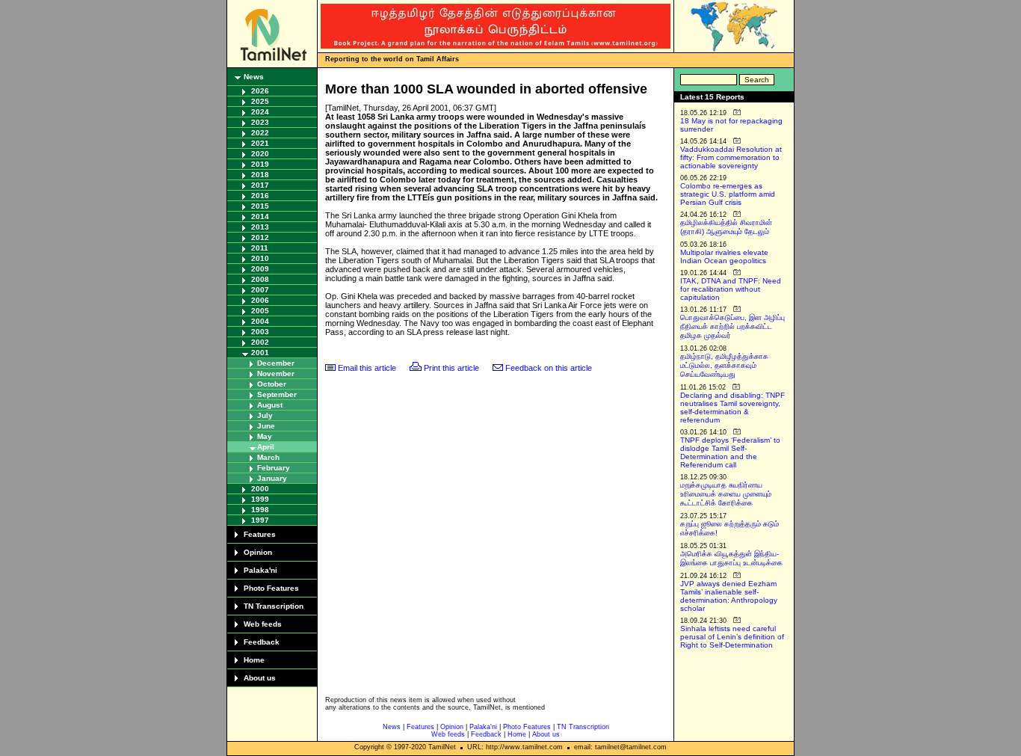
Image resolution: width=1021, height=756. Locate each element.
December (275, 363)
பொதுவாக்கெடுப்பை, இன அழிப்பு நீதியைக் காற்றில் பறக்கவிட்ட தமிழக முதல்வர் (732, 326)
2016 (260, 195)
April (265, 447)
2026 (260, 91)
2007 (260, 290)
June (266, 426)
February (273, 468)
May (264, 436)
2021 (260, 143)
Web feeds (263, 624)
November (275, 373)
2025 (260, 101)
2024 (260, 112)
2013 (260, 227)
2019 (260, 164)
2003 (260, 332)
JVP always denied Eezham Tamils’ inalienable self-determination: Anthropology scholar (728, 596)
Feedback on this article (548, 367)
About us (260, 678)
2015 (260, 206)
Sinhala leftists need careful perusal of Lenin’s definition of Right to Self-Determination (732, 636)
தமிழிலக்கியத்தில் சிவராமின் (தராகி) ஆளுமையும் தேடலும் (726, 227)
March (268, 457)
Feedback (262, 642)
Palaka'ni (260, 570)
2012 (260, 237)
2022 (260, 133)
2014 (260, 216)
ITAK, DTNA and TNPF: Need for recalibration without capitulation (730, 289)
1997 (260, 520)
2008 (260, 279)
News (254, 77)
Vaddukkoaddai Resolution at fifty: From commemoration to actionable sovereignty (731, 157)
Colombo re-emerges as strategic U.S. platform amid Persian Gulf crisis (727, 194)
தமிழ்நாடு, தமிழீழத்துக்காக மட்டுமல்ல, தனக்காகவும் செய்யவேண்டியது (724, 365)
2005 (260, 311)
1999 (260, 499)
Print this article (451, 367)
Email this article (367, 367)
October (271, 384)
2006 (260, 300)
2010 (260, 258)
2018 (260, 174)
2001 (260, 352)
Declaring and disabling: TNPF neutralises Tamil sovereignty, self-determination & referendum (732, 407)
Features (260, 534)
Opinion (258, 552)
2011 (259, 248)
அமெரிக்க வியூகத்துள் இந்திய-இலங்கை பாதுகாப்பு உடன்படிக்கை (731, 558)
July (265, 415)
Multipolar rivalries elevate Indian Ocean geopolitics (724, 256)
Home (254, 660)
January (272, 478)
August (270, 405)
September (277, 394)
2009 (260, 269)
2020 (260, 154)
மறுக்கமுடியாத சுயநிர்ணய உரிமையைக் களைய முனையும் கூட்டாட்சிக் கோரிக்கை (725, 494)
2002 (260, 342)
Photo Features (271, 588)
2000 (260, 489)
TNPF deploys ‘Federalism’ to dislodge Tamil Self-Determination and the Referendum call (730, 452)
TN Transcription (273, 606)
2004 (260, 321)
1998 (260, 509)
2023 (260, 122)
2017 (260, 185)
